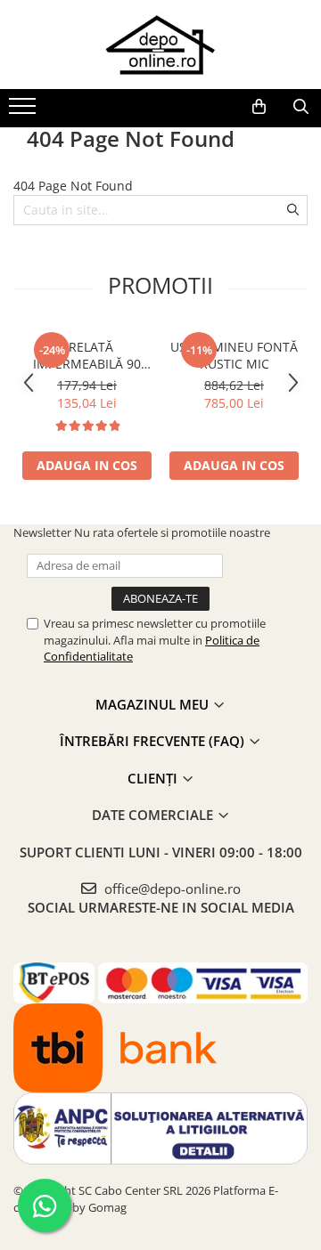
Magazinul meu (153, 704)
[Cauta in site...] (301, 107)
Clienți (154, 778)
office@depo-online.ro (171, 888)
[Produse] (24, 111)
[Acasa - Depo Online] (160, 44)
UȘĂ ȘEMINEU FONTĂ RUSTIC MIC (234, 355)
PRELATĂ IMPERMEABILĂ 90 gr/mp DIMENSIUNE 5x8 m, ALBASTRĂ (87, 355)
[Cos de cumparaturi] (259, 107)
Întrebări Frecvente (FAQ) (154, 741)
